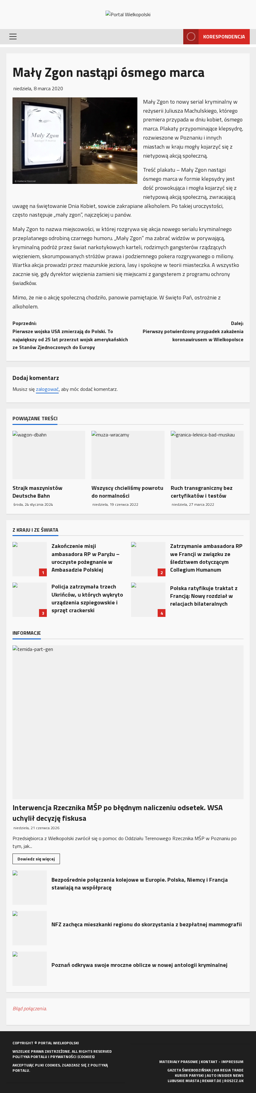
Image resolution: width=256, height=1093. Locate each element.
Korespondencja (224, 36)
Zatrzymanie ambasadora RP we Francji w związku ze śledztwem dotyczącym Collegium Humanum (148, 559)
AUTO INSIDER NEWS (225, 1075)
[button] (13, 36)
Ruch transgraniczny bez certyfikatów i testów (202, 492)
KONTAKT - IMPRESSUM (222, 1062)
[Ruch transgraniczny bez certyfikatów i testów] (207, 455)
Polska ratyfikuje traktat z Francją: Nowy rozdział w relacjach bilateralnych (148, 600)
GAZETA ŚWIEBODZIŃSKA (189, 1070)
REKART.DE (211, 1081)
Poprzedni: (70, 335)
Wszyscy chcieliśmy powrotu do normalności (127, 492)
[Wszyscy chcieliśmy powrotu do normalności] (127, 455)
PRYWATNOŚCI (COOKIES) (72, 1057)
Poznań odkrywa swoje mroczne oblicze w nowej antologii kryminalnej (29, 969)
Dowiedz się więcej (38, 859)
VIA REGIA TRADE (229, 1070)
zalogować (47, 389)
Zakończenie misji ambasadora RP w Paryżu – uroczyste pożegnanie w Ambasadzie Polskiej (29, 559)
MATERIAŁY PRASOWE (178, 1062)
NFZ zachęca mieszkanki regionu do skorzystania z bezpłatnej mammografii (29, 928)
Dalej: (193, 331)
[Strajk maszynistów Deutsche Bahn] (48, 455)
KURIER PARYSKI (189, 1075)
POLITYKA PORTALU (29, 1057)
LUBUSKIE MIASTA (183, 1081)
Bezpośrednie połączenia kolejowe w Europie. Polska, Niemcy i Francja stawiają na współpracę (29, 887)
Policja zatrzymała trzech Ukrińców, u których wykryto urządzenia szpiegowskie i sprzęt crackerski (29, 600)
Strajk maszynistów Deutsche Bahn (37, 492)
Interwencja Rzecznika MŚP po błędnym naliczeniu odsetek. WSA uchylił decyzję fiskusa (117, 813)
